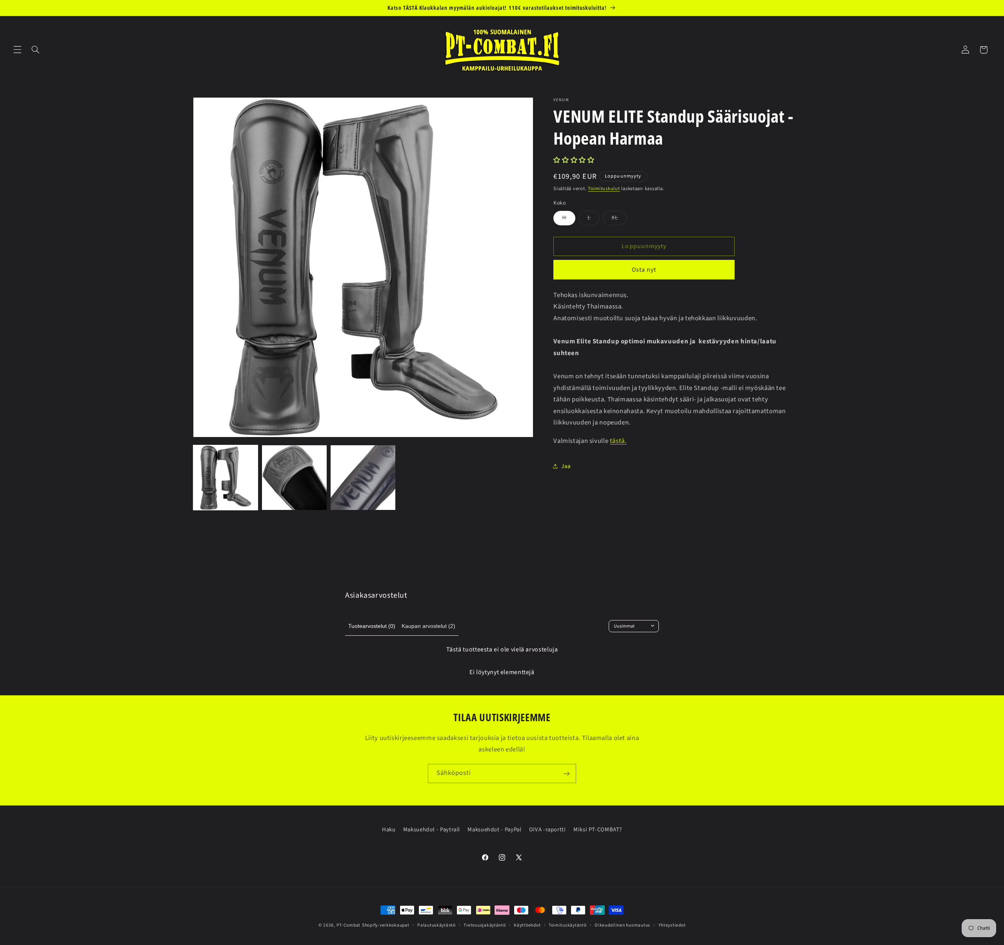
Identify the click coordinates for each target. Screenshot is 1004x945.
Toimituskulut (604, 188)
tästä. (618, 440)
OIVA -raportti (547, 829)
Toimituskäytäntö (568, 925)
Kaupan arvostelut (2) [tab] (428, 626)
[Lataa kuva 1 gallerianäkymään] (225, 477)
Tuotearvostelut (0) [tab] (371, 626)
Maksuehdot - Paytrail (431, 829)
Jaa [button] (565, 466)
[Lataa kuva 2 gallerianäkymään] (294, 477)
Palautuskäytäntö (436, 925)
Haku (389, 829)
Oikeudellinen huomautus (622, 925)
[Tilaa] (567, 773)
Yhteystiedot (672, 925)
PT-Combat (348, 925)
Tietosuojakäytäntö (485, 925)
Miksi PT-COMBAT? (597, 829)
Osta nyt (644, 269)
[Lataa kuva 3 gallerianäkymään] (363, 477)
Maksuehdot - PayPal (494, 829)
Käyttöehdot (527, 925)
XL (619, 219)
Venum (561, 100)
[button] (17, 50)
